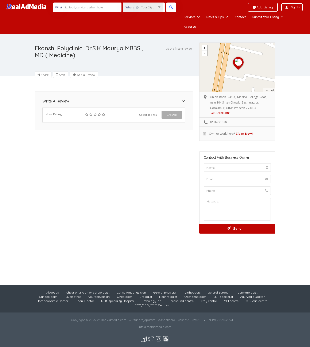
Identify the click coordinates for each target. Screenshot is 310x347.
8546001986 (218, 122)
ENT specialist (223, 297)
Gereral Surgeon (219, 292)
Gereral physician (165, 292)
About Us (190, 27)
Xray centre (209, 301)
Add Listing (264, 7)
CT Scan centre (256, 301)
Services (189, 17)
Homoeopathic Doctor (52, 301)
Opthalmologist (195, 297)
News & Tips (215, 17)
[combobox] (143, 7)
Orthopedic (193, 292)
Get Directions (220, 113)
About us (52, 292)
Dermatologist (247, 292)
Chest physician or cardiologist (87, 292)
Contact (240, 17)
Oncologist (124, 297)
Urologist (145, 297)
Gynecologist (48, 297)
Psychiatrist (73, 297)
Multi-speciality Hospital (117, 301)
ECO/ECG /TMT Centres (152, 305)
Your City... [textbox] (147, 7)
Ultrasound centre (181, 301)
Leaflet (269, 90)
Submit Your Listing (265, 17)
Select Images (148, 115)
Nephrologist (168, 297)
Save (62, 75)
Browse (172, 114)
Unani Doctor (84, 301)
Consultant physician (131, 292)
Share (44, 75)
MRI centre (231, 301)
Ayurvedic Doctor (252, 297)
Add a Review (85, 75)
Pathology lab (151, 301)
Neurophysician (99, 297)
